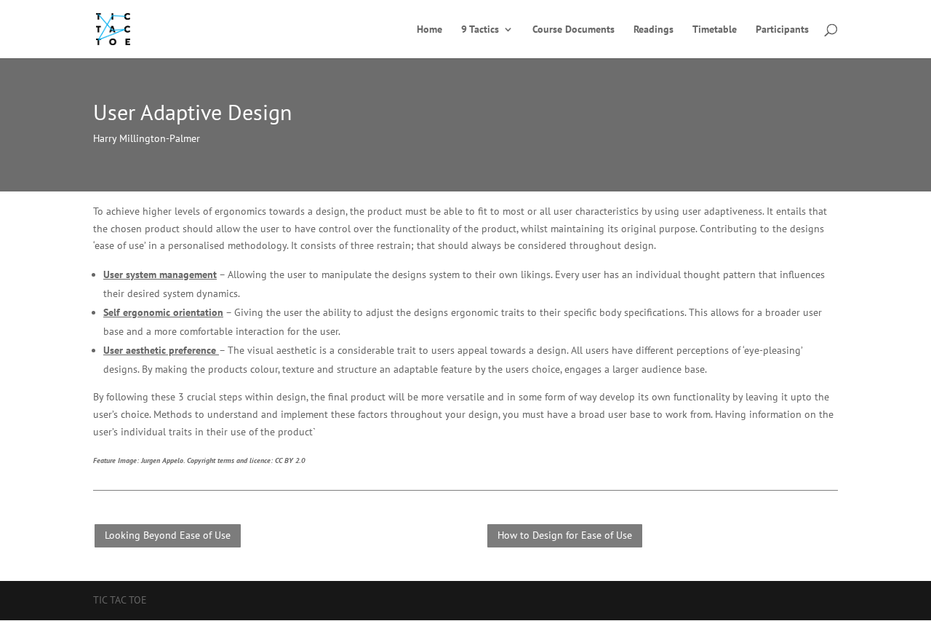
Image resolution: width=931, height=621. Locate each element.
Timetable (714, 30)
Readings (654, 30)
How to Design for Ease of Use (565, 535)
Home (429, 30)
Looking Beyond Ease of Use (168, 535)
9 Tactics (480, 30)
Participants (782, 30)
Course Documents (573, 30)
